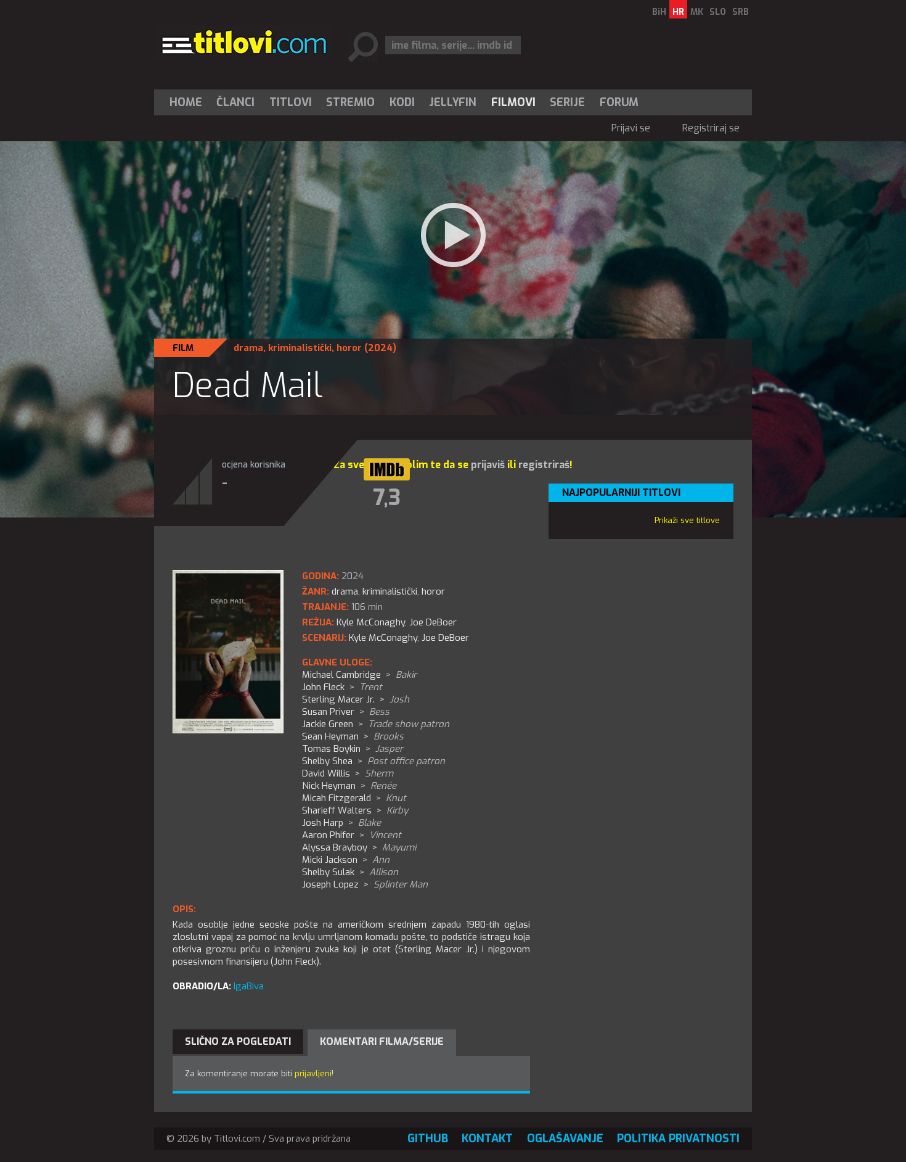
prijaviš (488, 464)
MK (696, 12)
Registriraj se (711, 128)
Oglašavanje (565, 1138)
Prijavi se (630, 128)
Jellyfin (452, 102)
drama (248, 348)
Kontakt (487, 1138)
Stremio (350, 102)
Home (185, 102)
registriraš (543, 464)
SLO (717, 12)
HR (678, 12)
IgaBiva (249, 986)
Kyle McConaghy (383, 638)
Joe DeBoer (445, 638)
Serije (567, 102)
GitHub (427, 1138)
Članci (235, 102)
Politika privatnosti (678, 1138)
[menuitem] (188, 102)
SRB (740, 12)
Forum (619, 102)
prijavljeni (313, 1073)
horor (349, 348)
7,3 (387, 498)
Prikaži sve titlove (687, 520)
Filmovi (513, 102)
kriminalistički (300, 348)
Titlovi (290, 102)
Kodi (402, 102)
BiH (659, 12)
